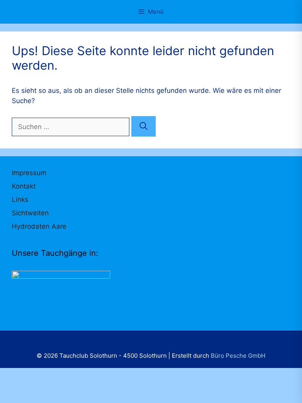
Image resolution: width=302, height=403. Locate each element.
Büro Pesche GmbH (238, 355)
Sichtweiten (30, 213)
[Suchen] (143, 126)
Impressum (29, 173)
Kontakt (24, 186)
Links (20, 199)
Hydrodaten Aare (39, 226)
